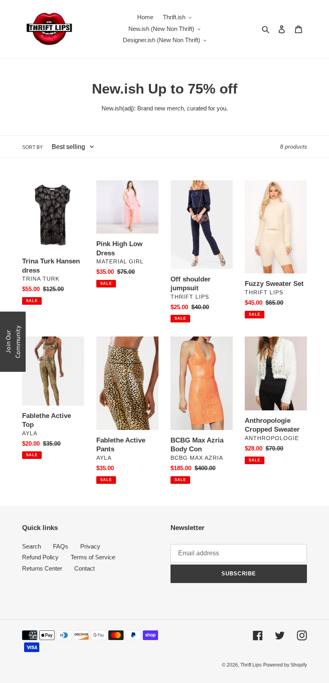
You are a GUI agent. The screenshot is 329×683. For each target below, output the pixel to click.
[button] (13, 342)
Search (31, 546)
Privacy (90, 546)
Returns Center (42, 568)
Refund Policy (40, 557)
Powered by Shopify (285, 665)
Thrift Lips (251, 665)
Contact (84, 568)
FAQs (60, 546)
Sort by (32, 147)
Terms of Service (93, 557)
